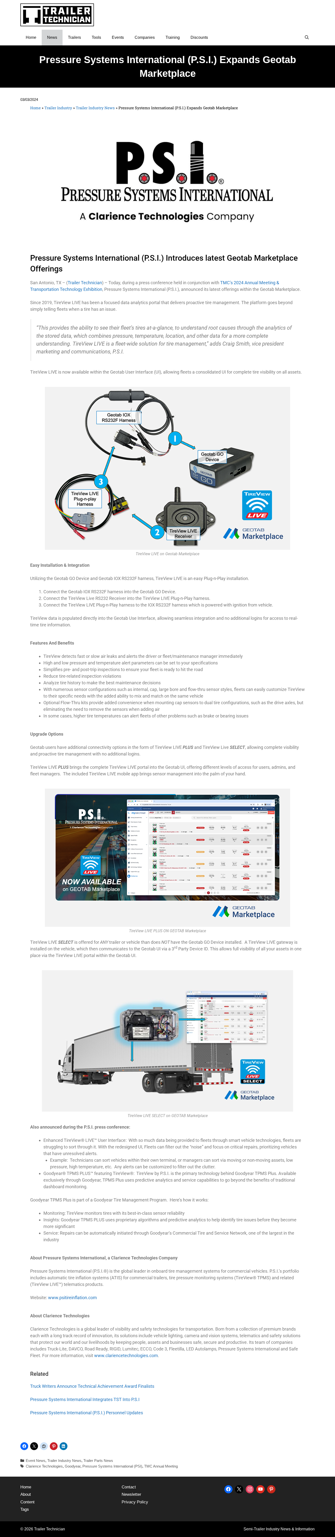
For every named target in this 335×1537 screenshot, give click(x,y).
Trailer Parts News (98, 1460)
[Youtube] (260, 1489)
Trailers (74, 37)
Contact (129, 1487)
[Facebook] (228, 1489)
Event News (35, 1460)
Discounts (199, 37)
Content (27, 1502)
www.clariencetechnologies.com (126, 1355)
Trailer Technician (85, 282)
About (25, 1494)
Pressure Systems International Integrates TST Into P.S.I (85, 1399)
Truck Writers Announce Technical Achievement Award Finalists (92, 1386)
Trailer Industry (58, 107)
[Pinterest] (271, 1489)
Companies (145, 37)
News (52, 37)
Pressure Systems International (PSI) (112, 1466)
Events (118, 37)
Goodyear (72, 1466)
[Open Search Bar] (307, 37)
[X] (239, 1489)
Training (173, 37)
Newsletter (131, 1494)
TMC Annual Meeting (161, 1466)
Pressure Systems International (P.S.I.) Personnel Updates (86, 1412)
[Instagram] (250, 1489)
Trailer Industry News (95, 107)
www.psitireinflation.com (72, 1297)
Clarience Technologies (44, 1466)
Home (31, 37)
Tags (24, 1509)
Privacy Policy (135, 1502)
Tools (96, 37)
